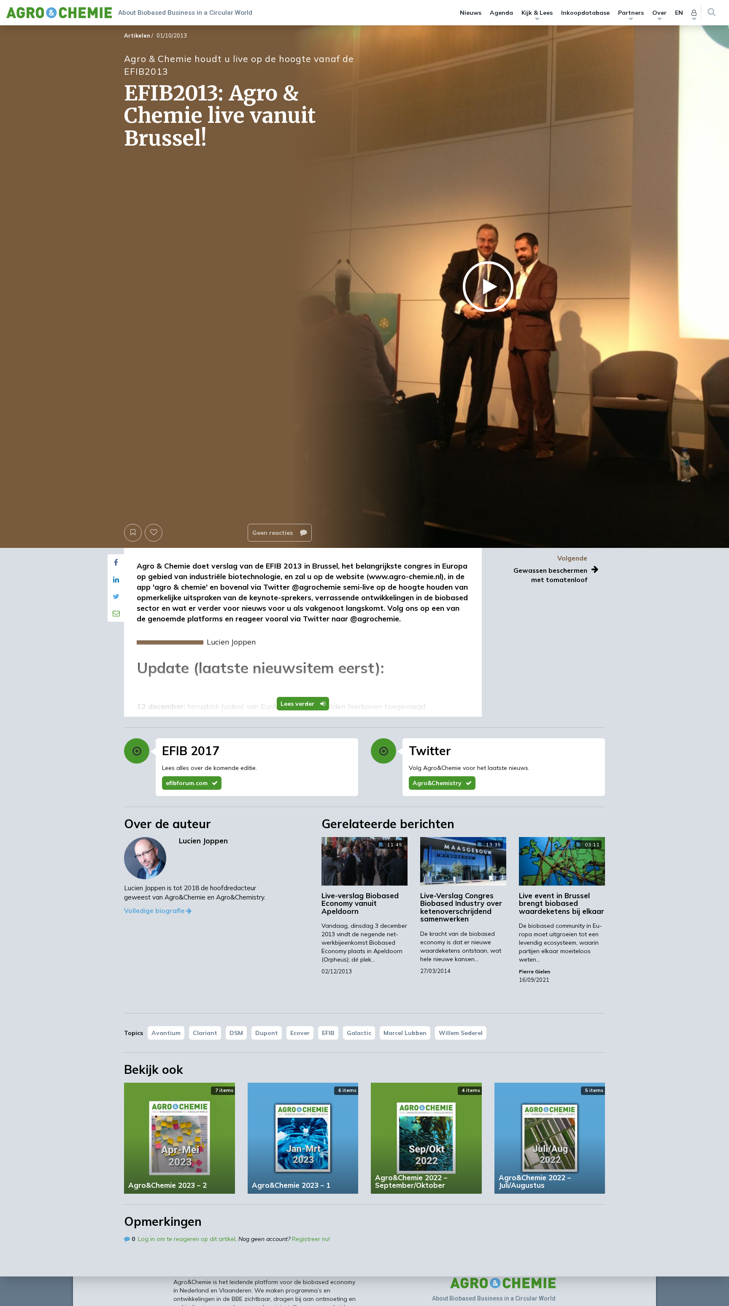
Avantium (166, 1033)
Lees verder (298, 703)
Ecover (300, 1033)
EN (679, 12)
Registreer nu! (311, 1239)
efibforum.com (187, 783)
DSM (236, 1033)
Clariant (205, 1033)
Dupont (266, 1033)
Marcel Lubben (405, 1033)
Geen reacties (273, 532)
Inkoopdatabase (585, 12)
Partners (631, 12)
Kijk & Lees (537, 12)
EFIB (328, 1033)
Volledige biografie (154, 911)
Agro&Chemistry (437, 783)
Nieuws (470, 12)
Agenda (501, 12)
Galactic (359, 1033)
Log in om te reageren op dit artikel (186, 1239)
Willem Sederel (461, 1033)
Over (659, 12)
